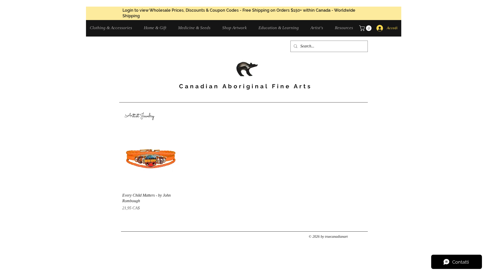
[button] (113, 28)
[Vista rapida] (150, 160)
